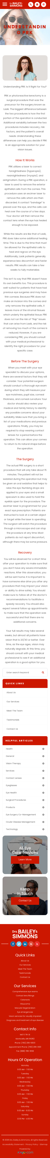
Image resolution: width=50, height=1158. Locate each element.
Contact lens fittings (25, 995)
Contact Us (12, 728)
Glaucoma (25, 1004)
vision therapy (13, 763)
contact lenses (14, 778)
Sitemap (44, 1144)
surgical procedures (16, 800)
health (9, 748)
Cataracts (25, 999)
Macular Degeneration (25, 1008)
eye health (11, 792)
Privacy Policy (32, 1144)
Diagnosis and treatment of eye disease (25, 1020)
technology (12, 829)
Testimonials (13, 719)
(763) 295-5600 (28, 1043)
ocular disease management (20, 821)
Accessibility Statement (13, 1144)
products (10, 807)
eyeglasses (11, 785)
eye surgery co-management (21, 814)
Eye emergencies (25, 1012)
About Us (11, 692)
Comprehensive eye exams (25, 991)
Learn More (25, 859)
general (10, 756)
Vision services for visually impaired (25, 1016)
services (10, 770)
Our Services (13, 701)
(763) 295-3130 (34, 1047)
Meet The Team (15, 710)
